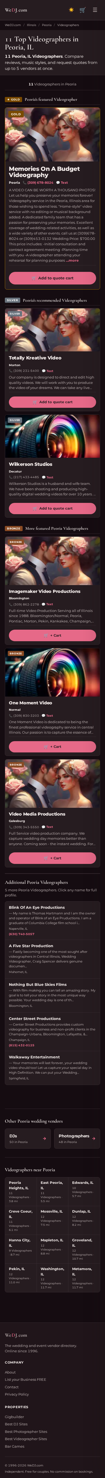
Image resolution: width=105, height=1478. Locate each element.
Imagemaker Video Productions (44, 591)
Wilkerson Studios (30, 464)
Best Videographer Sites (26, 1439)
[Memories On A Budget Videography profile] (52, 134)
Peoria (46, 25)
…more (72, 260)
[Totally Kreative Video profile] (52, 329)
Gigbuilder (14, 1417)
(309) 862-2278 (26, 604)
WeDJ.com (13, 25)
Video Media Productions (37, 814)
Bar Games (14, 1446)
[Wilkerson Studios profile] (52, 436)
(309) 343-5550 (26, 827)
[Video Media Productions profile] (52, 783)
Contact (12, 1387)
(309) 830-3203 (26, 716)
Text (62, 183)
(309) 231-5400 (26, 371)
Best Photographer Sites (26, 1431)
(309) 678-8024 (40, 183)
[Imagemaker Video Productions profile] (52, 561)
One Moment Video (30, 702)
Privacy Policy (17, 1394)
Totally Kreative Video (35, 358)
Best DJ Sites (16, 1424)
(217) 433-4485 (26, 477)
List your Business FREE (25, 1379)
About (10, 1372)
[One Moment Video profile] (52, 672)
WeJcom (16, 10)
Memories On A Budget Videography (44, 172)
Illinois (31, 25)
